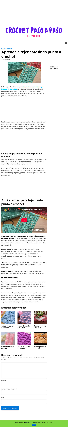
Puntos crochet (6, 49)
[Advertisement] (34, 11)
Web (2, 397)
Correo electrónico (9, 389)
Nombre (4, 380)
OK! (34, 425)
